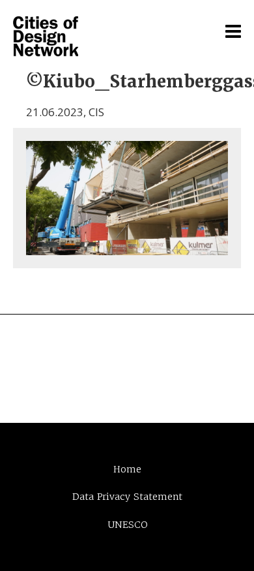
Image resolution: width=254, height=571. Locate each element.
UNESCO (127, 525)
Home (127, 469)
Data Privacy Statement (127, 496)
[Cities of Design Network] (45, 37)
